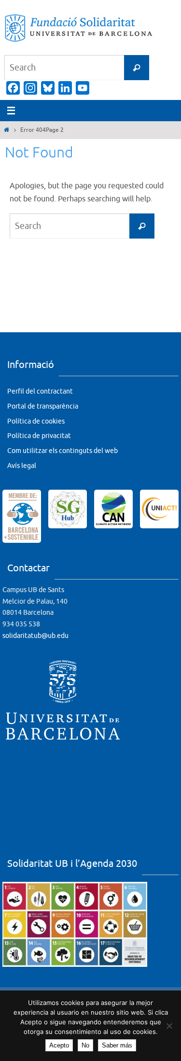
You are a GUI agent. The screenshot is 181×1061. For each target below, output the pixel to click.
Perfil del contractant (40, 391)
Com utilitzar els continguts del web (62, 451)
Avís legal (21, 466)
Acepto (59, 1045)
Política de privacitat (39, 436)
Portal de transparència (42, 406)
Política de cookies (36, 421)
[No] (169, 1026)
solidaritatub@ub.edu (35, 636)
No (85, 1045)
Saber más (117, 1045)
